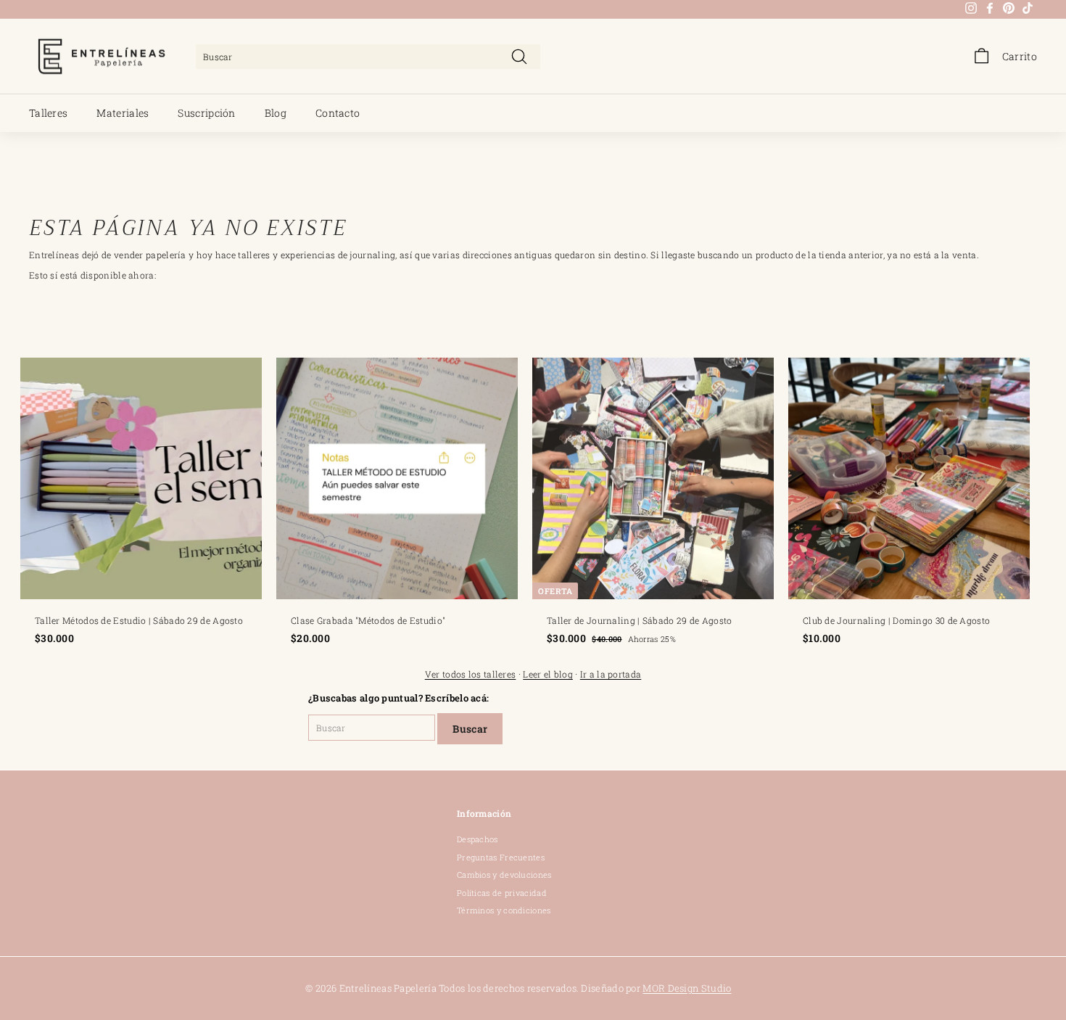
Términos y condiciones (504, 910)
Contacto (337, 113)
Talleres (48, 113)
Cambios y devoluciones (504, 874)
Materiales (122, 113)
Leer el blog (548, 674)
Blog (275, 113)
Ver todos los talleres (470, 674)
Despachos (477, 839)
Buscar (470, 729)
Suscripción (206, 113)
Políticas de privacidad (502, 892)
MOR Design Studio (687, 988)
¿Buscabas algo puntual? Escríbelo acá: (398, 697)
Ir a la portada (611, 674)
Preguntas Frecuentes (501, 857)
